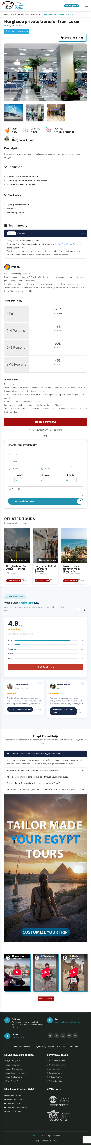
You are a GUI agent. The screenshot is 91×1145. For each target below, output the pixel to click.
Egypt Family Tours (13, 1065)
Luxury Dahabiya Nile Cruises (17, 1108)
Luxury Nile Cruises (13, 1104)
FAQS (55, 1141)
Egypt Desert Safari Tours (16, 1073)
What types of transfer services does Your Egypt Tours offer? (34, 754)
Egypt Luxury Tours (13, 1061)
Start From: (20, 560)
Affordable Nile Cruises (14, 1095)
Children (45, 475)
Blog (37, 1141)
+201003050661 (19, 1038)
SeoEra (33, 1135)
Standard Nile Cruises (14, 1099)
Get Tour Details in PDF (17, 31)
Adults (20, 475)
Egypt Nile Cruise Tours (15, 1069)
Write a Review (46, 667)
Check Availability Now (23, 501)
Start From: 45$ (74, 37)
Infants (70, 475)
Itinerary (17, 233)
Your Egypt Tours (64, 244)
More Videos (44, 999)
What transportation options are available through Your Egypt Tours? (37, 777)
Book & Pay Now (45, 421)
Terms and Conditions (22, 1047)
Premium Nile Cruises (14, 1112)
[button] (78, 610)
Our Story (61, 1047)
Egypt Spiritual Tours (14, 1077)
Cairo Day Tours (54, 1069)
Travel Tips (73, 1047)
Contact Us (46, 1141)
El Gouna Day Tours (56, 1077)
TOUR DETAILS (13, 581)
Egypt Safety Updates (44, 1047)
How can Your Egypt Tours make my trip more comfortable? (33, 771)
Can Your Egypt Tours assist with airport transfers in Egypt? (33, 783)
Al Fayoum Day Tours (56, 1061)
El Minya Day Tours (55, 1081)
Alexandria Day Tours (56, 1065)
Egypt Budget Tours (13, 1081)
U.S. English (70, 6)
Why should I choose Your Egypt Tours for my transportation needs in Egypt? (41, 789)
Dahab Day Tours (55, 1073)
